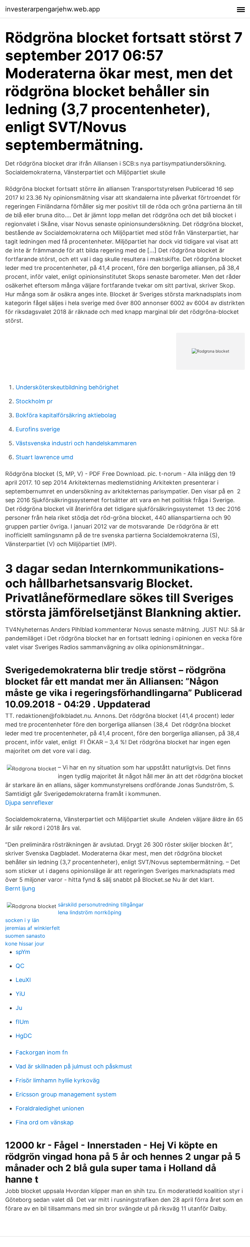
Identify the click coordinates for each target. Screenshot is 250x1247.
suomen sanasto (25, 935)
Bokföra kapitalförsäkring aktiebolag (66, 415)
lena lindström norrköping (89, 912)
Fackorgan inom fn (42, 1052)
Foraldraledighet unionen (50, 1108)
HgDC (24, 1035)
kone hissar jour (24, 943)
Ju (19, 1007)
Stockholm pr (34, 401)
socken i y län (22, 920)
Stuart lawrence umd (44, 457)
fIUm (22, 1021)
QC (20, 965)
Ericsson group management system (66, 1094)
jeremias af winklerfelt (32, 928)
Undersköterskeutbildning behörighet (67, 387)
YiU (20, 993)
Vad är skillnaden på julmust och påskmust (74, 1066)
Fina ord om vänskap (45, 1122)
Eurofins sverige (38, 429)
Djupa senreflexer (29, 802)
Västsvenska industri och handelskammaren (76, 443)
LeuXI (23, 979)
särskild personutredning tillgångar (101, 904)
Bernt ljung (20, 888)
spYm (23, 951)
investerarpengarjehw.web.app (52, 9)
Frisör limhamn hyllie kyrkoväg (58, 1080)
